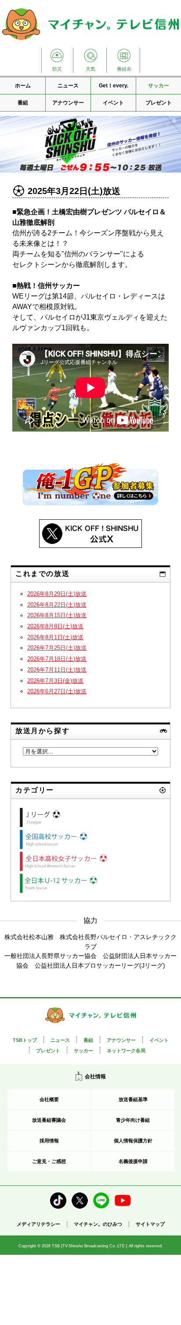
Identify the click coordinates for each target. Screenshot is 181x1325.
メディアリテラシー (38, 1224)
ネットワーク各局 (126, 1050)
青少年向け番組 (133, 1120)
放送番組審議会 (49, 1120)
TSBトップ (25, 1040)
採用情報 (49, 1140)
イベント (113, 103)
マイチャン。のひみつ (98, 1224)
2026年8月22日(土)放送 (57, 604)
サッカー (158, 86)
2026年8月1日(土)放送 (55, 637)
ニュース (68, 86)
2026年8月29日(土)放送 (57, 593)
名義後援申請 (133, 1161)
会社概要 (49, 1099)
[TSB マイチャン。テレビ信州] (90, 41)
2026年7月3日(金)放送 (55, 680)
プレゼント (158, 103)
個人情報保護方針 (133, 1140)
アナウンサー (68, 103)
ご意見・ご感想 (49, 1161)
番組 (23, 103)
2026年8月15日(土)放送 (57, 615)
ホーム (23, 86)
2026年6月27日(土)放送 (57, 691)
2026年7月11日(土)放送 (57, 669)
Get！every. (113, 86)
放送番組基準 (133, 1099)
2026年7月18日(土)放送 (57, 658)
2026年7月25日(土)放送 (57, 647)
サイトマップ (150, 1224)
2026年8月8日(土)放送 (55, 626)
